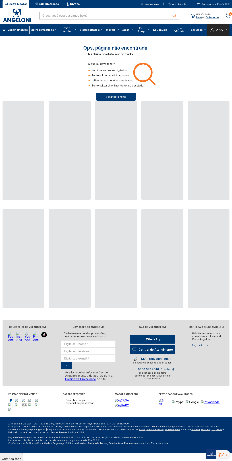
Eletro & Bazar (18, 3)
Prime (142, 429)
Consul (196, 429)
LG (213, 429)
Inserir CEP (223, 4)
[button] (222, 4)
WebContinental (154, 429)
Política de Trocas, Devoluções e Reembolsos (113, 443)
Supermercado (49, 3)
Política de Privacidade (80, 379)
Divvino (75, 3)
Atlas (219, 429)
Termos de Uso (159, 443)
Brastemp (206, 429)
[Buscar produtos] (174, 15)
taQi (177, 429)
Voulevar (169, 429)
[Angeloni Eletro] (17, 15)
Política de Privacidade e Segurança (45, 443)
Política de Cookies (75, 443)
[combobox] (109, 16)
